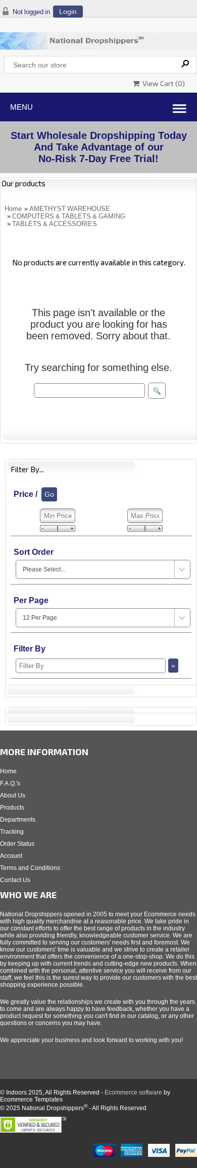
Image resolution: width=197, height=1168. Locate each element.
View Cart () (162, 83)
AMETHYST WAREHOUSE (69, 208)
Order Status (17, 843)
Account (11, 855)
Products (12, 807)
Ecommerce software (133, 1092)
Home (13, 208)
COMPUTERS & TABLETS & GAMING (68, 216)
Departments (17, 819)
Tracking (12, 831)
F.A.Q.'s (10, 783)
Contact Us (15, 880)
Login (68, 11)
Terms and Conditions (30, 867)
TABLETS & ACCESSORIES (54, 224)
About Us (12, 795)
